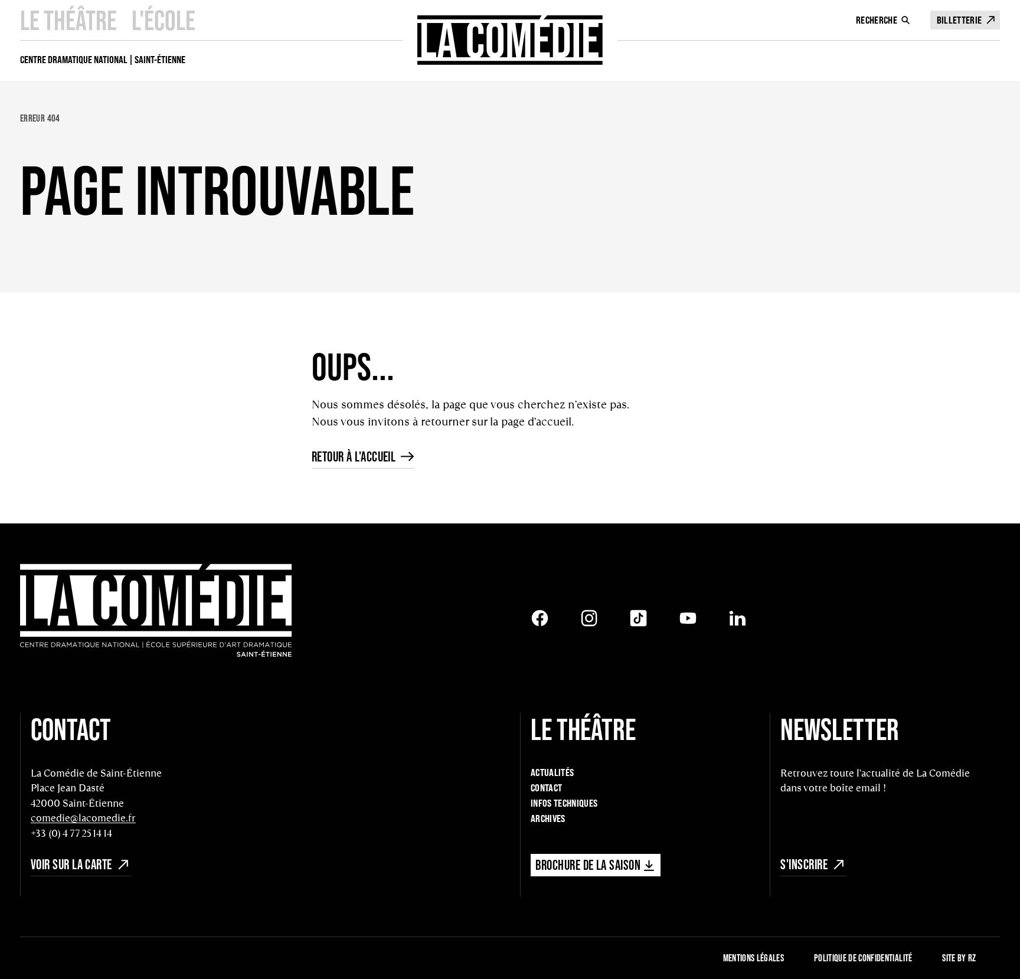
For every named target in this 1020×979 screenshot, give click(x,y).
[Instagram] (589, 618)
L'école (163, 20)
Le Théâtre (68, 20)
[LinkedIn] (737, 618)
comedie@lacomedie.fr (83, 818)
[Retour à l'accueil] (510, 40)
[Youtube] (688, 618)
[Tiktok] (638, 618)
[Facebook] (540, 618)
